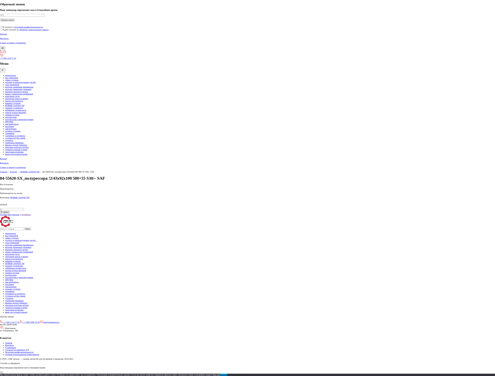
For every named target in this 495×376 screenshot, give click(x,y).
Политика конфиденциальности (19, 352)
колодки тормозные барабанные (19, 87)
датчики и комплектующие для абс (20, 82)
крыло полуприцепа (14, 101)
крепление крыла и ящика (16, 99)
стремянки (9, 133)
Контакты (9, 345)
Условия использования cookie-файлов (22, 354)
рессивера (9, 126)
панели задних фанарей (15, 112)
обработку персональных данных (34, 30)
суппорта (9, 140)
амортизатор (10, 75)
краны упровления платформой (19, 94)
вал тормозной (11, 78)
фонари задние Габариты (16, 145)
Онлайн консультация (9, 215)
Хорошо (223, 375)
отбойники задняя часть (15, 110)
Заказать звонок (7, 20)
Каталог (13, 172)
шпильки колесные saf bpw (17, 147)
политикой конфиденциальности (28, 27)
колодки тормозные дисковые (18, 89)
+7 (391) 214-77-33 (8, 58)
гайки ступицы (12, 80)
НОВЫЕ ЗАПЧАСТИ (14, 106)
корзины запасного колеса (16, 92)
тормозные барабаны (14, 143)
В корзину (5, 212)
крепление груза (12, 96)
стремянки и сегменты (15, 136)
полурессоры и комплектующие (19, 119)
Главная (3, 172)
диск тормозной (12, 85)
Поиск (27, 229)
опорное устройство (14, 108)
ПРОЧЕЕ (9, 122)
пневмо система (12, 115)
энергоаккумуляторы (14, 152)
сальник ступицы (12, 131)
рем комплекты (12, 124)
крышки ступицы (13, 103)
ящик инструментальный (16, 154)
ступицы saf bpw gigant (15, 138)
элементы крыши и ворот (16, 150)
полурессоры (11, 117)
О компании (10, 347)
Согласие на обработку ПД (17, 350)
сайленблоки (10, 129)
